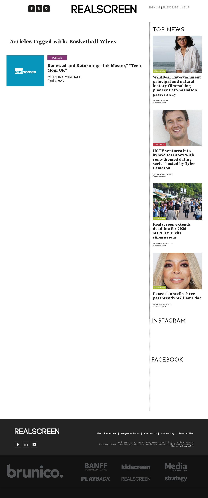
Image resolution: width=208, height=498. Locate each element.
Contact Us (150, 434)
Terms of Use (186, 434)
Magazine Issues (130, 434)
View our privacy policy (182, 446)
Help (185, 7)
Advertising (167, 434)
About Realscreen (107, 434)
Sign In (154, 7)
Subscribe (171, 7)
